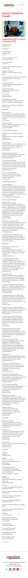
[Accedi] (23, 5)
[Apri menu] (18, 5)
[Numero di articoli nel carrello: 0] (20, 5)
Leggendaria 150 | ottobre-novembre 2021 (14, 40)
